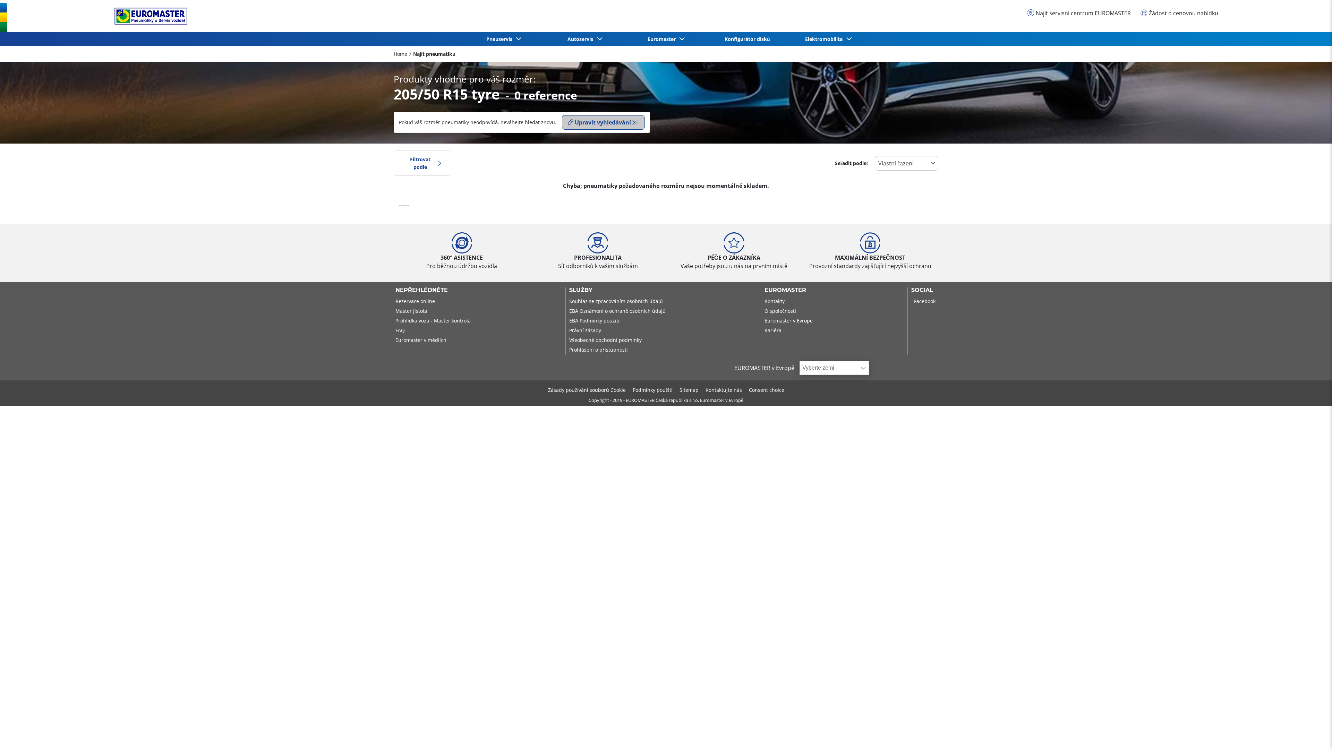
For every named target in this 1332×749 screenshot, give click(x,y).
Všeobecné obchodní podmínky (605, 340)
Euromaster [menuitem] (663, 39)
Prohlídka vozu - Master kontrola (433, 320)
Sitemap (689, 390)
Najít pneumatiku (434, 54)
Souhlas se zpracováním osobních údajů (616, 301)
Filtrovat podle (420, 163)
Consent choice (766, 390)
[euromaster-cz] (149, 16)
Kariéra (773, 330)
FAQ (400, 330)
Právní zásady (585, 330)
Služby (580, 290)
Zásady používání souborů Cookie (587, 390)
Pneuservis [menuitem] (500, 39)
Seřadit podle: (851, 163)
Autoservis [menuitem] (581, 39)
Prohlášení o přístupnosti (598, 349)
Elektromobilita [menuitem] (825, 39)
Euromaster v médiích (420, 340)
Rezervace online (415, 301)
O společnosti (780, 311)
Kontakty (775, 301)
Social (922, 290)
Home (400, 54)
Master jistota (411, 311)
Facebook (925, 301)
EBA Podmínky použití (594, 320)
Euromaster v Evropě (789, 320)
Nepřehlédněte (421, 290)
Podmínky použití (653, 390)
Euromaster (785, 290)
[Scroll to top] (1314, 734)
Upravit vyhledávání (603, 122)
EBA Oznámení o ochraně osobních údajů (617, 311)
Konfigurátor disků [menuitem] (747, 39)
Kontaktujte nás (724, 390)
